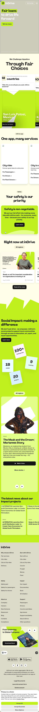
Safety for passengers (8, 587)
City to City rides (6, 562)
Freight (22, 569)
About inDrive (24, 619)
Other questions (25, 622)
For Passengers (8, 172)
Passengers (24, 603)
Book (21, 591)
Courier (22, 566)
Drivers (22, 606)
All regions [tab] (19, 247)
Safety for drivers (6, 591)
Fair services (5, 556)
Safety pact (4, 584)
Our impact (23, 584)
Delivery (3, 566)
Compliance (5, 622)
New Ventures (5, 609)
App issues (23, 612)
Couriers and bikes (26, 609)
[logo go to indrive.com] (7, 3)
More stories (18, 470)
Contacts (4, 619)
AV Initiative (23, 594)
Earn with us (24, 556)
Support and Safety (26, 615)
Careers (3, 606)
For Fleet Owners (9, 180)
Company (4, 603)
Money (22, 572)
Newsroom (4, 612)
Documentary (24, 587)
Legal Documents (19, 681)
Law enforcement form (19, 684)
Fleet (21, 575)
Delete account (19, 688)
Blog (2, 615)
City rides (4, 559)
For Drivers (6, 176)
